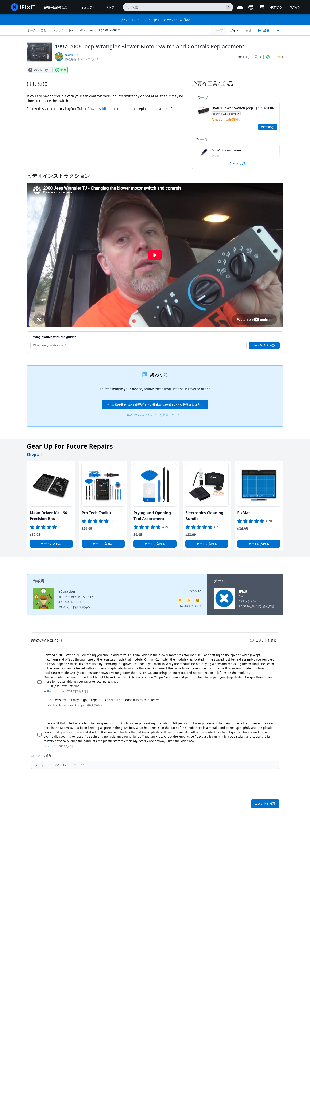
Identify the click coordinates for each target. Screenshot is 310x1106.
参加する (276, 7)
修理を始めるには (56, 7)
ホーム (31, 30)
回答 (248, 30)
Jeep (72, 30)
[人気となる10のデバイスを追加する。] (188, 600)
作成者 (38, 580)
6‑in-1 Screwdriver (226, 150)
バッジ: (194, 590)
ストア (110, 7)
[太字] (35, 765)
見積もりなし (42, 70)
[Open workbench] (240, 7)
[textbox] (155, 783)
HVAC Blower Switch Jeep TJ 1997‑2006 (243, 108)
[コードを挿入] (50, 765)
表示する (267, 127)
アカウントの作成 (176, 19)
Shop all (34, 454)
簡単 (63, 70)
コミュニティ (87, 7)
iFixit (243, 591)
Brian (47, 746)
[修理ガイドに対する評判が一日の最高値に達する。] (197, 600)
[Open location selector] (251, 7)
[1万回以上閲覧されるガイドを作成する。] (180, 600)
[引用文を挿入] (64, 765)
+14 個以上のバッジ (189, 606)
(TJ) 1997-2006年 (109, 30)
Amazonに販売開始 (226, 119)
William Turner (54, 691)
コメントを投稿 (265, 803)
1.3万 (246, 57)
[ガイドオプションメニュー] (278, 30)
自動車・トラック (52, 30)
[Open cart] (262, 7)
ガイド (234, 30)
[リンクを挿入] (57, 765)
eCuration (71, 55)
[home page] (23, 7)
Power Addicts (99, 108)
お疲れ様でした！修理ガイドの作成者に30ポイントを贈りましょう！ (157, 405)
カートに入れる (51, 544)
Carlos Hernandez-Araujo (66, 705)
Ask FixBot (261, 345)
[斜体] (42, 765)
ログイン (295, 7)
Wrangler (86, 30)
